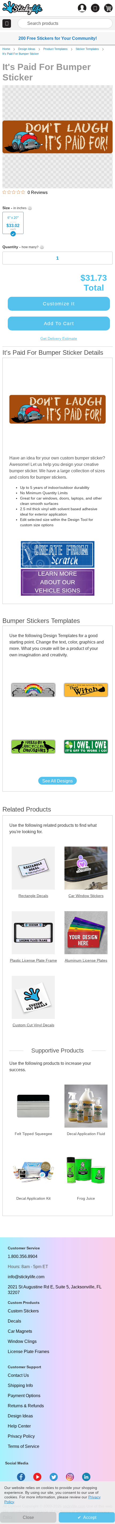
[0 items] (108, 8)
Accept (89, 1517)
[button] (6, 23)
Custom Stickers (23, 1311)
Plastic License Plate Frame (33, 960)
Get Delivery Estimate (58, 338)
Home (6, 48)
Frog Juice (86, 1198)
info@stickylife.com (26, 1276)
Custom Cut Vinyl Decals (33, 1025)
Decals (14, 1321)
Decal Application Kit (33, 1198)
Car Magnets (20, 1331)
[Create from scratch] (57, 555)
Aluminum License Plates (86, 960)
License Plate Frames (28, 1351)
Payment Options (24, 1395)
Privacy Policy (21, 1436)
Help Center (19, 1426)
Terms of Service (23, 1446)
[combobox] (65, 23)
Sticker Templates (87, 48)
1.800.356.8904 (22, 1256)
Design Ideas (26, 48)
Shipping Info (20, 1385)
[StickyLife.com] (22, 8)
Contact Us (18, 1375)
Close (28, 1517)
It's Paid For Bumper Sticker (20, 53)
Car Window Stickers (85, 896)
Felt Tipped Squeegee (33, 1134)
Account (82, 8)
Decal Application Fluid (86, 1134)
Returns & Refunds (26, 1406)
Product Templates (55, 48)
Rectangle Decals (33, 896)
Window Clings (22, 1341)
